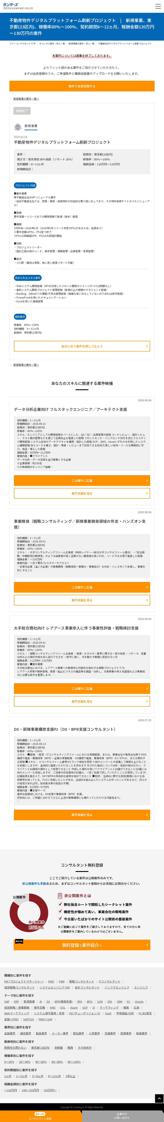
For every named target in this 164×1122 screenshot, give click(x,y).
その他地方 (85, 1048)
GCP (85, 1007)
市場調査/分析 (125, 1013)
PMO (51, 981)
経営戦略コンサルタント (19, 987)
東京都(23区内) (40, 1048)
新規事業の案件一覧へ (26, 98)
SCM (100, 1001)
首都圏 (58, 1048)
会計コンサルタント (87, 987)
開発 (126, 1007)
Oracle (139, 1001)
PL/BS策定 (145, 1013)
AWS (53, 1007)
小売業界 (94, 1033)
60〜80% (57, 1062)
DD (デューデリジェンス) (84, 1013)
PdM (61, 981)
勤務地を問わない (15, 1048)
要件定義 (39, 1007)
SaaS (108, 1013)
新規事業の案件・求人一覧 (81, 43)
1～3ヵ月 (21, 1076)
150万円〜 (50, 1090)
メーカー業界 (60, 1033)
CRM (119, 1001)
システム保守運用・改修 (49, 1013)
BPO (89, 1001)
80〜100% (74, 1062)
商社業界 (78, 1033)
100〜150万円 (30, 1090)
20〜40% (25, 1062)
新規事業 (29, 1001)
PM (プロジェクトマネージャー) (24, 981)
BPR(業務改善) (64, 1001)
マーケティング (109, 1007)
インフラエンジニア (116, 987)
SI (93, 1007)
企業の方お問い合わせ (122, 1115)
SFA (109, 1001)
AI (41, 1001)
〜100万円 (10, 1090)
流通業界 (110, 1033)
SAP (6, 1001)
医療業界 (126, 1033)
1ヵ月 (7, 1076)
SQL (63, 1007)
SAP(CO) (28, 1019)
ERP (16, 1001)
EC (128, 1001)
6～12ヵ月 (54, 1076)
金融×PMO (11, 1019)
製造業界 (41, 1033)
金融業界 (9, 1033)
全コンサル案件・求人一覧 (52, 43)
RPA (79, 1001)
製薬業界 (141, 1033)
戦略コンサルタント (81, 981)
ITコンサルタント (109, 981)
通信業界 (25, 1033)
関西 (70, 1048)
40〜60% (41, 1062)
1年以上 (70, 1076)
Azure (74, 1007)
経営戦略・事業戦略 (16, 1007)
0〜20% (9, 1062)
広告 (136, 1007)
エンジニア (141, 987)
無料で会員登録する (82, 86)
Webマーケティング (16, 1013)
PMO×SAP (46, 1019)
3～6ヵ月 (37, 1076)
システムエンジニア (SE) (55, 987)
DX (48, 1001)
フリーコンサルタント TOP (22, 43)
